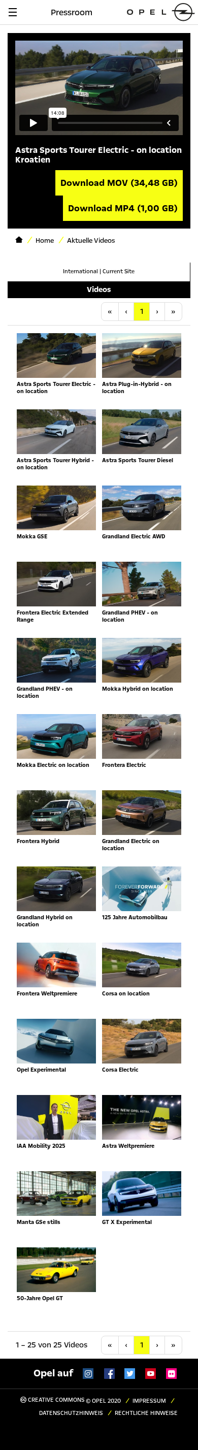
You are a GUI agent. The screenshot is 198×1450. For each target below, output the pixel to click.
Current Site (119, 271)
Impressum (149, 1401)
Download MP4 (123, 208)
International (80, 271)
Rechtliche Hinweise (146, 1413)
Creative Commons (55, 1400)
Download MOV (119, 183)
